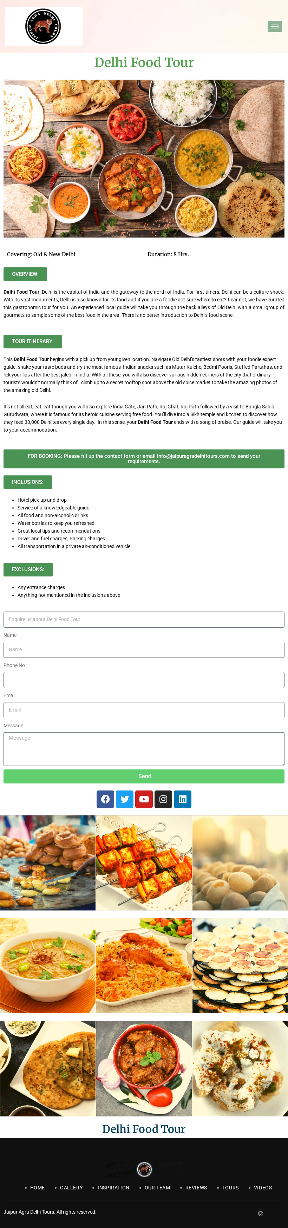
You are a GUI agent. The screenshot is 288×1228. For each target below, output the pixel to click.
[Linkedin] (182, 799)
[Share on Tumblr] (270, 1212)
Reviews (196, 1187)
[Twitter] (124, 799)
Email (9, 695)
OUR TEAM (157, 1187)
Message (13, 725)
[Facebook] (105, 799)
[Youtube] (144, 799)
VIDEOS (263, 1187)
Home (37, 1187)
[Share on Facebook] (250, 1212)
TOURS (230, 1187)
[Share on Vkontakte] (280, 1212)
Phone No (14, 665)
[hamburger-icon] (275, 26)
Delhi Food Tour (144, 1129)
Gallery (71, 1187)
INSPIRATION (114, 1187)
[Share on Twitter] (260, 1212)
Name (10, 635)
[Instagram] (163, 799)
